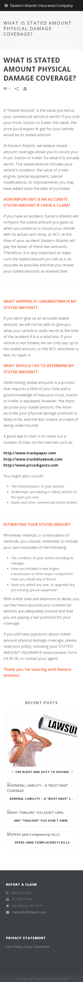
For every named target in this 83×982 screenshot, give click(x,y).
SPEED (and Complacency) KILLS (42, 842)
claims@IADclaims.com (29, 912)
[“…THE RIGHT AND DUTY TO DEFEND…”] (42, 738)
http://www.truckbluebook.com (32, 459)
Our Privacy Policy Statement (27, 946)
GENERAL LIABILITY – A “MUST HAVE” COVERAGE (43, 799)
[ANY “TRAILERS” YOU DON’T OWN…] (42, 812)
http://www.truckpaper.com (29, 453)
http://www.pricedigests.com (30, 465)
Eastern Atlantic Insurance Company (41, 5)
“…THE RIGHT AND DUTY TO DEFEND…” (42, 772)
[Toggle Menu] (6, 5)
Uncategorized (27, 43)
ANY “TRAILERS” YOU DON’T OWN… (42, 821)
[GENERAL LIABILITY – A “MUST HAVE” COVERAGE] (42, 788)
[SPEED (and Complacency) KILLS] (42, 834)
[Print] (27, 88)
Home (8, 43)
